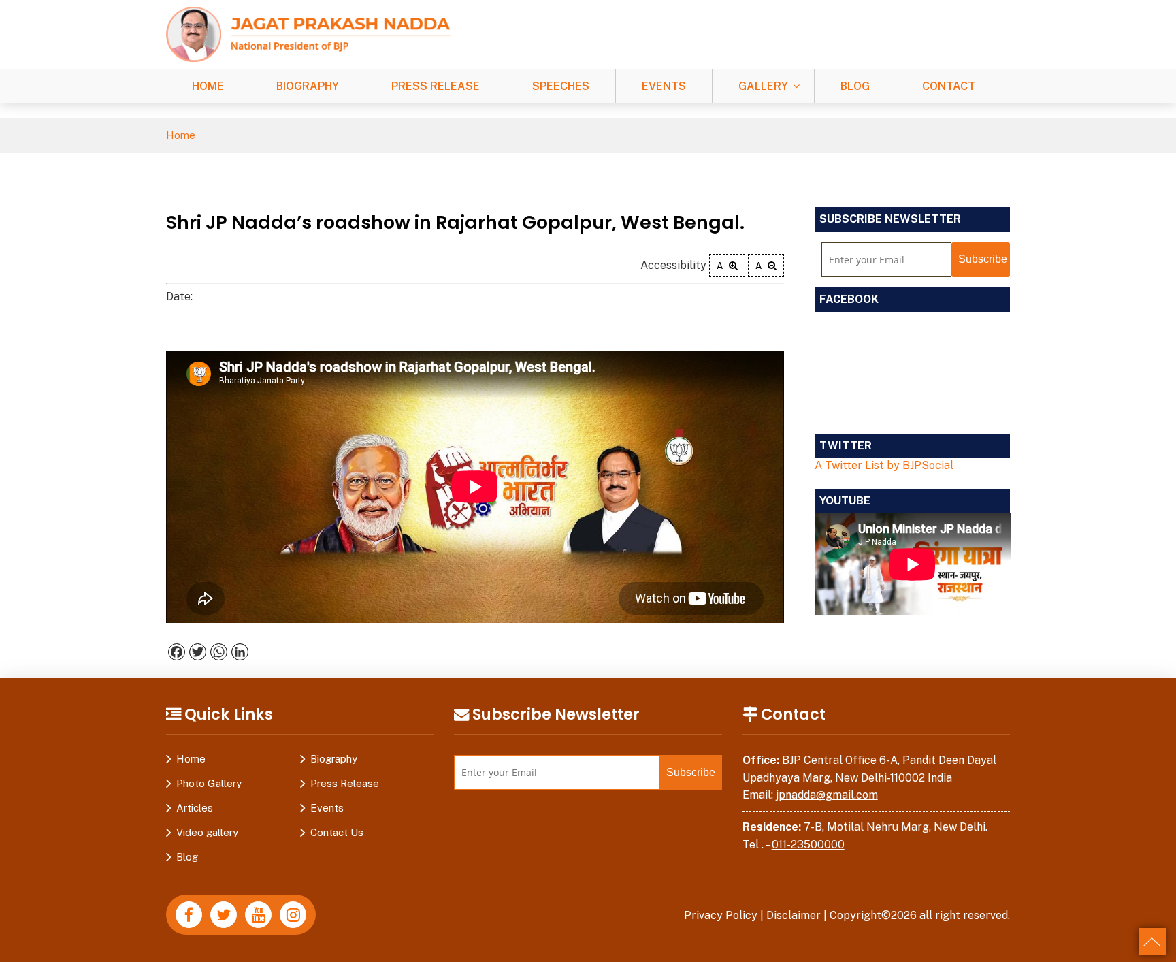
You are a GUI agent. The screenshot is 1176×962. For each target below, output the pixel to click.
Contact (948, 86)
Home (208, 86)
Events (664, 86)
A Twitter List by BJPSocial (884, 465)
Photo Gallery (209, 783)
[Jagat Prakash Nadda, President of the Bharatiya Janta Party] (308, 33)
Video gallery (207, 832)
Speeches (560, 86)
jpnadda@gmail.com (827, 794)
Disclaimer (793, 915)
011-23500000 (808, 844)
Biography (307, 86)
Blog (855, 86)
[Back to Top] (1152, 941)
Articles (194, 808)
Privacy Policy (720, 915)
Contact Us (336, 832)
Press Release (435, 86)
